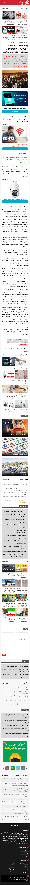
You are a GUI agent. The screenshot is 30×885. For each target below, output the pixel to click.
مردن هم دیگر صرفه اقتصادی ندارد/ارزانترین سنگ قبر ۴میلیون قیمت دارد (16, 473)
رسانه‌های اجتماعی (23, 344)
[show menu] (4, 3)
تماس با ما (25, 850)
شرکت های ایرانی (24, 863)
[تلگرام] (12, 825)
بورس (13, 863)
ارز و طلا (26, 869)
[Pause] (4, 105)
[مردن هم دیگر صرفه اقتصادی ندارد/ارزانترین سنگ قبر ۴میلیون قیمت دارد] (15, 467)
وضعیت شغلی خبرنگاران (12, 342)
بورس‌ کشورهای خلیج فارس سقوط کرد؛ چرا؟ (16, 535)
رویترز (26, 340)
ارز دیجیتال (11, 869)
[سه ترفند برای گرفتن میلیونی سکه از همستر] (15, 428)
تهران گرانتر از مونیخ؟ (21, 530)
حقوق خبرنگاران (24, 342)
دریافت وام (15, 111)
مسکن (12, 866)
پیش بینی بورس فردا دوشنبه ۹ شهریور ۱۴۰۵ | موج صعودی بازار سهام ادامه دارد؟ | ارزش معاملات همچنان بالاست (15, 514)
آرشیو (27, 856)
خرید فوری (15, 149)
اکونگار (21, 117)
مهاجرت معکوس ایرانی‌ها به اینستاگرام (19, 454)
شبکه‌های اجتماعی (18, 340)
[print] (24, 351)
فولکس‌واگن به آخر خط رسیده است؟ (18, 533)
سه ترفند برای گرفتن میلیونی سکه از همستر (18, 434)
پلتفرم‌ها (10, 340)
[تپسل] (3, 90)
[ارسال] (26, 351)
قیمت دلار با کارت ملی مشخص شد (18, 538)
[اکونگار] (18, 2)
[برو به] (27, 876)
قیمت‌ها (12, 872)
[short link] (27, 351)
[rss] (18, 825)
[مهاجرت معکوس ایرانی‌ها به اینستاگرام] (15, 447)
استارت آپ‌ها (25, 872)
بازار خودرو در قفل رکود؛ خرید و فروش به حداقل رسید (16, 666)
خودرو (26, 866)
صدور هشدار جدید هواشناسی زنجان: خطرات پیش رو (14, 551)
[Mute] (6, 105)
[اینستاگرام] (15, 826)
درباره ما (26, 853)
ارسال (4, 654)
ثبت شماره (15, 202)
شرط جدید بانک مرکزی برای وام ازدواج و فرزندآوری (17, 725)
